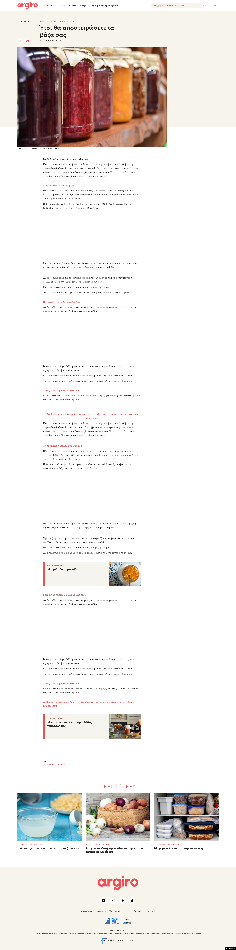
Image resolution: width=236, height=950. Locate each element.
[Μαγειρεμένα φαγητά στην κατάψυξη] (186, 817)
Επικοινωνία (86, 911)
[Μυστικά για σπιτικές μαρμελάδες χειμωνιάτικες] (125, 726)
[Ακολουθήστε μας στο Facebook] (122, 900)
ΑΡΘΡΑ (43, 21)
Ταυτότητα (100, 911)
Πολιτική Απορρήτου (135, 911)
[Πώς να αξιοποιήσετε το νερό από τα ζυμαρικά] (49, 817)
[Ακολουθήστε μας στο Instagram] (113, 900)
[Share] (20, 41)
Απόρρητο (230, 948)
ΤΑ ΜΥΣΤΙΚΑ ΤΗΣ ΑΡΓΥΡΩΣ (62, 21)
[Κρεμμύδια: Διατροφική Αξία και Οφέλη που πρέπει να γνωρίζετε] (118, 817)
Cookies (151, 911)
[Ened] (127, 922)
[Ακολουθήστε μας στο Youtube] (103, 900)
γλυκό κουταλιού (94, 172)
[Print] (27, 41)
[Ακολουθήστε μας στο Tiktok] (132, 900)
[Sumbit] (203, 5)
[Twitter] (36, 41)
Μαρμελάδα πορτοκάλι (62, 569)
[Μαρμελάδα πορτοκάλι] (125, 574)
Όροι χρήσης (115, 911)
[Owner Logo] (112, 920)
